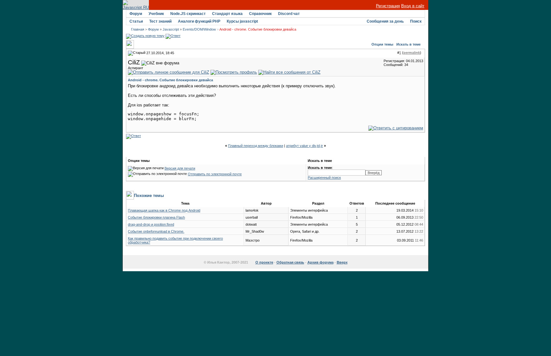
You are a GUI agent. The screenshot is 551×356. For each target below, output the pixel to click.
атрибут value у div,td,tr (304, 146)
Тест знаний (160, 21)
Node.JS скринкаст (188, 13)
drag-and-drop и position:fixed (151, 224)
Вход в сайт (412, 6)
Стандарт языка (227, 13)
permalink (411, 52)
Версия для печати (180, 168)
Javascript (171, 29)
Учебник (156, 13)
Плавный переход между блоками (255, 146)
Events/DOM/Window (199, 29)
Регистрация (388, 6)
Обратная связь (290, 262)
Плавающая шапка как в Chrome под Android (164, 210)
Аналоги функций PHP (199, 21)
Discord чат (289, 13)
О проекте (264, 262)
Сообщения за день (385, 21)
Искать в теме (408, 44)
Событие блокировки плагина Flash (156, 217)
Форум (135, 13)
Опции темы (382, 44)
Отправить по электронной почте (215, 174)
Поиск (416, 21)
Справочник (260, 13)
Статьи (136, 21)
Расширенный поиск (324, 177)
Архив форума (320, 262)
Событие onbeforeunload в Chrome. (156, 231)
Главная (137, 29)
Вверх (342, 262)
